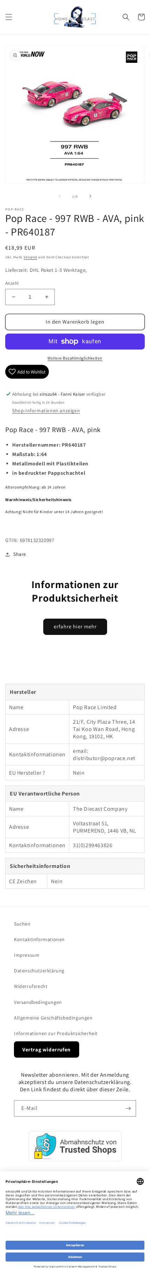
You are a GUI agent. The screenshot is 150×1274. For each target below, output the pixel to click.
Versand (30, 257)
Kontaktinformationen (39, 939)
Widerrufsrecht (30, 986)
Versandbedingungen (38, 1002)
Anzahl (11, 283)
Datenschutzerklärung (39, 970)
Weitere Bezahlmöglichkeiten (75, 358)
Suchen (22, 924)
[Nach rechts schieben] (90, 196)
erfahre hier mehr (75, 626)
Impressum (26, 955)
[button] (8, 17)
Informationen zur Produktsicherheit (56, 1033)
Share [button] (19, 554)
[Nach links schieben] (59, 196)
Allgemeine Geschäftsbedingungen (53, 1018)
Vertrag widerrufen (46, 1049)
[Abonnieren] (128, 1108)
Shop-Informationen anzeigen (46, 410)
